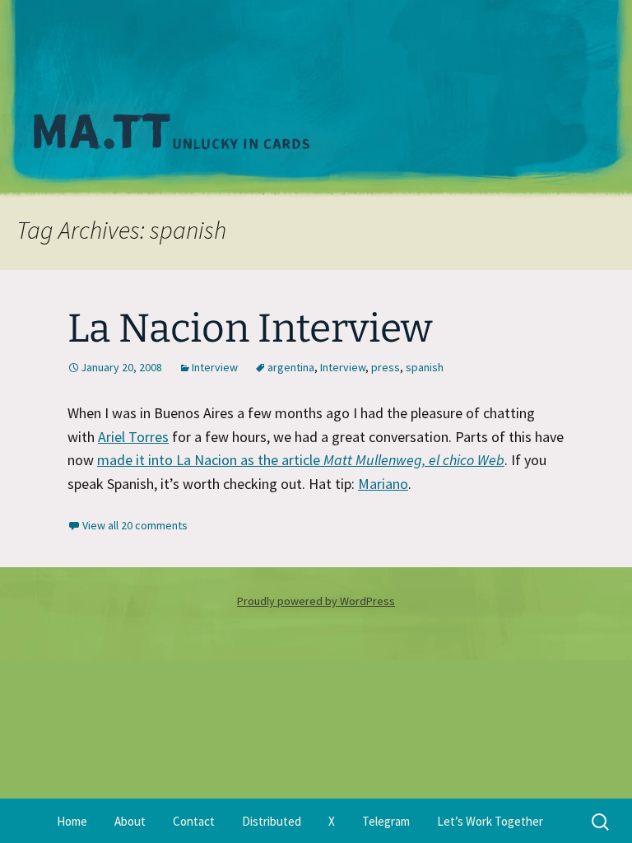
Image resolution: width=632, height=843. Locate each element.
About (130, 821)
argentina (290, 367)
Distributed (271, 821)
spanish (425, 367)
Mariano (383, 483)
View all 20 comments (135, 525)
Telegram (386, 821)
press (385, 367)
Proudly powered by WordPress (316, 601)
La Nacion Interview (249, 328)
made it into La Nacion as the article (300, 459)
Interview (215, 367)
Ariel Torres (133, 436)
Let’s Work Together (490, 821)
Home (72, 821)
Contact (194, 821)
